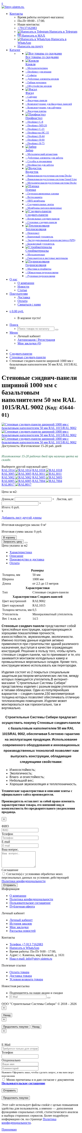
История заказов (21, 923)
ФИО (5, 826)
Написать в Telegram (63, 31)
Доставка (24, 297)
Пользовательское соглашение (30, 903)
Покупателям (19, 293)
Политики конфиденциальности (24, 881)
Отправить (9, 885)
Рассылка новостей (23, 930)
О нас (13, 279)
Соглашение (10, 870)
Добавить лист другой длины (22, 517)
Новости (23, 286)
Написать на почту (30, 46)
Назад (7, 1015)
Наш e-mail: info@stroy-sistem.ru (31, 958)
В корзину (9, 537)
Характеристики (21, 552)
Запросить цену (12, 541)
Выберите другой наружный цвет (25, 466)
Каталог (15, 50)
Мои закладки (19, 927)
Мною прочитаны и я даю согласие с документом (38, 1081)
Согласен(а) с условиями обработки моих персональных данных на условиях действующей (35, 877)
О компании (26, 283)
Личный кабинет (21, 920)
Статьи (22, 290)
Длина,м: (8, 499)
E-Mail (6, 1044)
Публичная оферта (22, 906)
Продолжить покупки (15, 1026)
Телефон (7, 834)
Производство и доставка (27, 559)
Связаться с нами (29, 304)
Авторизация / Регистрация (36, 339)
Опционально (11, 1060)
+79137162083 (27, 28)
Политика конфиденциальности (31, 899)
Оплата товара (19, 972)
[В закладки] (26, 542)
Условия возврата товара (26, 979)
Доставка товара (21, 975)
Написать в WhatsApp (24, 948)
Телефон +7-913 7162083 (26, 944)
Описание (16, 556)
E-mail (6, 841)
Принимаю (9, 1129)
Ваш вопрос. (10, 849)
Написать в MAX (33, 35)
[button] (17, 311)
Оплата (22, 301)
